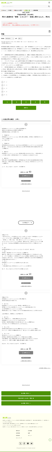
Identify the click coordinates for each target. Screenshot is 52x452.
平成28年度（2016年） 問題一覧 (26, 398)
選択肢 (2, 38)
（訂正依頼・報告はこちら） (45, 368)
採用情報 (18, 433)
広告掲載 (30, 430)
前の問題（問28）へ (26, 393)
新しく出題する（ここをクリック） (21, 25)
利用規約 (18, 435)
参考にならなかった (26, 180)
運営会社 (18, 430)
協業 (29, 433)
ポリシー (30, 435)
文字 (16, 38)
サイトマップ (19, 437)
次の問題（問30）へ (26, 403)
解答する (26, 107)
